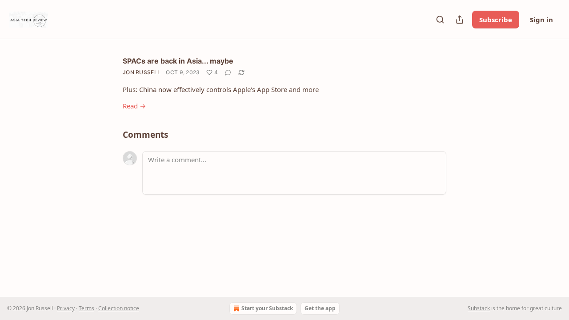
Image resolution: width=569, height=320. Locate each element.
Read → (134, 105)
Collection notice (118, 308)
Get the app (320, 308)
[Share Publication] (460, 19)
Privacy (66, 308)
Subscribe (495, 19)
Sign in (541, 19)
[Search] (440, 19)
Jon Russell (141, 72)
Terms (86, 308)
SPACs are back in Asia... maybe (178, 60)
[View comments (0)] (228, 72)
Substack (479, 308)
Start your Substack (267, 308)
